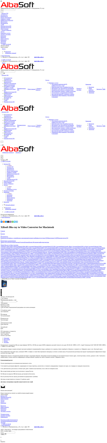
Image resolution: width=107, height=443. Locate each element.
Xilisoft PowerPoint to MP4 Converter (92, 253)
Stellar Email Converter (70, 262)
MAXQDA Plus (17, 276)
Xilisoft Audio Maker (63, 264)
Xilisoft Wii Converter (61, 253)
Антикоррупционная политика (9, 421)
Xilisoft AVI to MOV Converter (46, 276)
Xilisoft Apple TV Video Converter (22, 260)
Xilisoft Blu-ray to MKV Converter (30, 253)
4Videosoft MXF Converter (40, 246)
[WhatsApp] (12, 222)
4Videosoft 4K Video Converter (93, 269)
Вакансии (3, 405)
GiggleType (28, 255)
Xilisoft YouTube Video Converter (60, 249)
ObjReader (85, 257)
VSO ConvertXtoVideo (46, 249)
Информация (4, 417)
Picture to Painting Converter (28, 250)
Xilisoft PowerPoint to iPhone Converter (79, 271)
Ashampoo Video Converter (76, 249)
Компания (9, 195)
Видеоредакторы (44, 242)
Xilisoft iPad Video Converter (16, 249)
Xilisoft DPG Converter (11, 271)
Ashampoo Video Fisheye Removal (9, 246)
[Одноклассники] (4, 222)
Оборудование (4, 398)
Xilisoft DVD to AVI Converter (75, 253)
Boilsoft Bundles (20, 277)
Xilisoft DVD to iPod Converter (38, 270)
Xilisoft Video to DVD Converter (91, 274)
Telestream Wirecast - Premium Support (47, 252)
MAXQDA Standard (11, 269)
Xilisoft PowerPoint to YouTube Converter (67, 263)
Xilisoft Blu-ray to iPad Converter (29, 257)
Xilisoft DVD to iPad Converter (13, 257)
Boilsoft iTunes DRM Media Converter (48, 257)
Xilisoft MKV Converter (29, 267)
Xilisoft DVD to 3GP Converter (48, 250)
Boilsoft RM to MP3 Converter (17, 266)
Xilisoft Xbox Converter (86, 250)
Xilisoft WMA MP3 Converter (25, 246)
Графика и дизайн (12, 238)
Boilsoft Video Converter (82, 262)
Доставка (6, 342)
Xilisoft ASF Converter (94, 260)
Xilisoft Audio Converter (92, 276)
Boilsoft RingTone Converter (87, 270)
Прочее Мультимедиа (34, 242)
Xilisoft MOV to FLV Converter (33, 277)
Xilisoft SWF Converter (63, 257)
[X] (8, 222)
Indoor (100, 274)
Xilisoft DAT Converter (43, 255)
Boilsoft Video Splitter (45, 273)
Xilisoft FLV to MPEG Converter (77, 269)
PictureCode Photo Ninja (62, 271)
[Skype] (15, 222)
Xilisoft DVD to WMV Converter (91, 249)
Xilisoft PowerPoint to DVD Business (78, 260)
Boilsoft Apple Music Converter (33, 266)
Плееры (26, 242)
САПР (56, 238)
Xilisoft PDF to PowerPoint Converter (50, 277)
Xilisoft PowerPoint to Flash (62, 269)
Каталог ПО (10, 166)
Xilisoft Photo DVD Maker (53, 270)
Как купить (7, 339)
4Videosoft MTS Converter (70, 248)
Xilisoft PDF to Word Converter (85, 246)
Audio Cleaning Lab (64, 260)
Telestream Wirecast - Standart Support (23, 262)
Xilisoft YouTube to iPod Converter (60, 273)
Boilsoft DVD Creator (43, 256)
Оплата (6, 341)
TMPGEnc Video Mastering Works (29, 256)
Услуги (9, 188)
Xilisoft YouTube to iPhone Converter (22, 259)
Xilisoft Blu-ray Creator (80, 267)
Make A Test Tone (50, 269)
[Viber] (10, 222)
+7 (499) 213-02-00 (6, 44)
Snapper (8, 274)
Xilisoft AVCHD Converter (54, 246)
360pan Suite (20, 271)
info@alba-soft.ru (39, 57)
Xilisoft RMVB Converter (92, 267)
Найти (2, 434)
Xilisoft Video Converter (90, 256)
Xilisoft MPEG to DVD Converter (37, 269)
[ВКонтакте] (2, 222)
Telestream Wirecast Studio (76, 257)
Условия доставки (5, 415)
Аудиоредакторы (15, 242)
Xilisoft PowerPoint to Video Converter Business (68, 250)
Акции (2, 401)
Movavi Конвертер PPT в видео (31, 249)
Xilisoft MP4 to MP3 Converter (67, 270)
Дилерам (3, 422)
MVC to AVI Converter (53, 260)
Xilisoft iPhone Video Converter (63, 266)
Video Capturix (25, 264)
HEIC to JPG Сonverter (7, 259)
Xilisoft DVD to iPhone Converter (41, 274)
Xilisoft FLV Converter (15, 250)
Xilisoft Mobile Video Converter (14, 264)
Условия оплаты (5, 414)
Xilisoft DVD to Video (27, 274)
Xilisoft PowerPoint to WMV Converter (81, 277)
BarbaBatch (18, 256)
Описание (6, 338)
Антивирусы (31, 238)
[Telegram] (17, 222)
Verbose (24, 248)
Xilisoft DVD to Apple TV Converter (27, 252)
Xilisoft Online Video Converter (13, 263)
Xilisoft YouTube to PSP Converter (75, 256)
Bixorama (77, 270)
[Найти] (2, 12)
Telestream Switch (26, 263)
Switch (90, 271)
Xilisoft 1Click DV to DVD (48, 266)
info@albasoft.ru (6, 55)
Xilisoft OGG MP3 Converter (75, 264)
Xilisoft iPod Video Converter (75, 274)
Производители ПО (63, 238)
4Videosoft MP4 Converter (87, 273)
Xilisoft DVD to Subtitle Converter (14, 267)
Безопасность (4, 238)
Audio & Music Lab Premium (22, 270)
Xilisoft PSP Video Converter (42, 267)
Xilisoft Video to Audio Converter (47, 253)
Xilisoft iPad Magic (52, 263)
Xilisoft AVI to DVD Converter (91, 264)
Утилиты (22, 242)
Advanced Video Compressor (85, 263)
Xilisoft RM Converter (65, 277)
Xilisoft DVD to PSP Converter (41, 262)
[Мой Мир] (6, 222)
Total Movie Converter (84, 255)
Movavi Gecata (76, 252)
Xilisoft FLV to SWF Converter (32, 273)
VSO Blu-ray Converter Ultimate (16, 273)
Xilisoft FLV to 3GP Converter (78, 266)
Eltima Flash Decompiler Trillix (87, 259)
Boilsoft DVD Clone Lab (86, 252)
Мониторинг (50, 238)
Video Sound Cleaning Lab (51, 264)
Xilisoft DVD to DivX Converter (56, 259)
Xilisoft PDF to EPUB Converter (17, 255)
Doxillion (37, 250)
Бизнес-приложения (22, 238)
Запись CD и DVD (6, 242)
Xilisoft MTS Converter (75, 273)
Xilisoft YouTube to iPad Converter (69, 255)
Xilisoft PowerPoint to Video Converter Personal (62, 267)
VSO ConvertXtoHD (55, 274)
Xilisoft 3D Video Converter (72, 259)
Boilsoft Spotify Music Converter (69, 246)
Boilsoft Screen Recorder (22, 269)
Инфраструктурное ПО (41, 238)
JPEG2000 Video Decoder (79, 276)
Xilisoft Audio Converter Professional (63, 276)
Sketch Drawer (9, 260)
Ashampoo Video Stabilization (10, 252)
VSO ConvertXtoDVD (16, 248)
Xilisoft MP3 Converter (57, 248)
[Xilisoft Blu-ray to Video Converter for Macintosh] (4, 287)
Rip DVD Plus (64, 274)
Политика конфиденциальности (9, 420)
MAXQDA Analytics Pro (10, 277)
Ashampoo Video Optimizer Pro (14, 253)
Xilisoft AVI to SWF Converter (57, 262)
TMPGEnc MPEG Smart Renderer (58, 256)
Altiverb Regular (11, 256)
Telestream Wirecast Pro (55, 255)
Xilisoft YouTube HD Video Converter (86, 248)
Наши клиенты (5, 407)
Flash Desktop (10, 262)
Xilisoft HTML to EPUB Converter (29, 276)
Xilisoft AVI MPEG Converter (36, 264)
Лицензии (3, 410)
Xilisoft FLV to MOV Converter (32, 271)
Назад (10, 165)
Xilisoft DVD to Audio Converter (39, 260)
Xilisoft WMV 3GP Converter (44, 248)
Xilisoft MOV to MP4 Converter (40, 259)
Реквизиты (3, 408)
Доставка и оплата (5, 411)
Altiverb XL (34, 255)
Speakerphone (93, 255)
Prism (93, 263)
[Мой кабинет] (1, 143)
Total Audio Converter (31, 248)
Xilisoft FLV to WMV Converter (39, 263)
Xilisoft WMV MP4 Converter (64, 252)
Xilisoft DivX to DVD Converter (48, 271)
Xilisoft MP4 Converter (15, 274)
